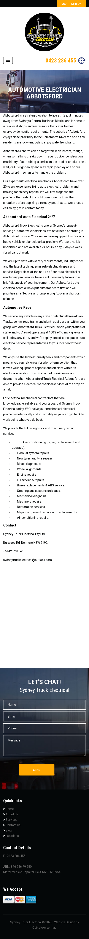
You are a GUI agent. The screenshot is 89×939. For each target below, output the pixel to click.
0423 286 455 (61, 60)
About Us (12, 814)
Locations (12, 836)
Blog (9, 830)
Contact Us (13, 825)
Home (10, 809)
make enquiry (71, 4)
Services (11, 819)
